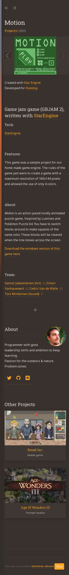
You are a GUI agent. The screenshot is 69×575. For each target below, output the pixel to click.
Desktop (32, 88)
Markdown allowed (43, 566)
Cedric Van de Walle (44, 288)
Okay (59, 566)
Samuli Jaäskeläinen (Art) (23, 283)
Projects (11, 31)
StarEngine (46, 115)
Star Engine (32, 83)
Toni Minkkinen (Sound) (22, 294)
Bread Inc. (35, 450)
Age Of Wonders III (35, 507)
